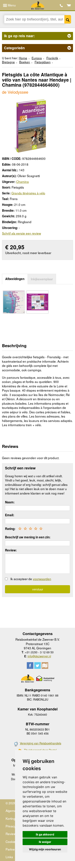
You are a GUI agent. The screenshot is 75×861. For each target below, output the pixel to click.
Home (23, 58)
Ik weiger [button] (45, 842)
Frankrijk (52, 58)
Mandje (69, 5)
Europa (37, 58)
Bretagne (8, 62)
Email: (9, 515)
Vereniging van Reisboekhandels (40, 743)
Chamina (22, 181)
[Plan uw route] (45, 665)
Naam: (10, 502)
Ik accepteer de (30, 579)
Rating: (10, 528)
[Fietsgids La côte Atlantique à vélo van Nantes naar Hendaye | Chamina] (29, 125)
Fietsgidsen (43, 62)
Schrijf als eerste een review (21, 233)
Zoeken (67, 19)
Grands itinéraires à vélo (28, 193)
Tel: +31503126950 (61, 5)
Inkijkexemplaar (42, 279)
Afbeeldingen (14, 279)
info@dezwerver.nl (39, 656)
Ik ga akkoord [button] (45, 834)
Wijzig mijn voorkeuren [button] (45, 849)
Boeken (24, 62)
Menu (11, 5)
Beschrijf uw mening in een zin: (27, 537)
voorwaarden (42, 579)
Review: (11, 550)
